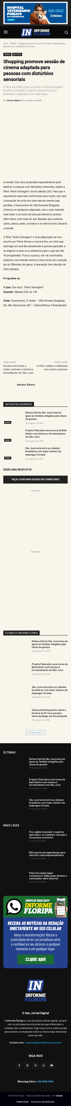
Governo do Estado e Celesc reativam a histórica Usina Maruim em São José (18, 369)
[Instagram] (27, 1065)
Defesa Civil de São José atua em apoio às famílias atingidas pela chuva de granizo (45, 415)
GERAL (13, 43)
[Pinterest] (32, 109)
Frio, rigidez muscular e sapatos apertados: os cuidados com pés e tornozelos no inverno (48, 835)
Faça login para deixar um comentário (35, 479)
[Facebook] (17, 109)
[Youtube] (52, 1065)
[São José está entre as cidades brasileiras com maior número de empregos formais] (13, 453)
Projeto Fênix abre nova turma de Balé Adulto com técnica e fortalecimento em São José (46, 433)
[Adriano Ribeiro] (8, 387)
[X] (24, 109)
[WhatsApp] (39, 109)
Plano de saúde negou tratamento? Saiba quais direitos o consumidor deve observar (48, 876)
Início (5, 43)
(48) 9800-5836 (45, 1081)
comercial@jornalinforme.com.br (43, 1042)
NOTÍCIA (17, 54)
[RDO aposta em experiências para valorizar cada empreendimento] (14, 859)
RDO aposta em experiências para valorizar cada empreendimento (47, 854)
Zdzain (59, 1096)
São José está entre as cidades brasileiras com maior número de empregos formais (43, 451)
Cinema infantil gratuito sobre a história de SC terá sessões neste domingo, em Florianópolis (49, 713)
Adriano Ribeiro (14, 100)
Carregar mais (34, 732)
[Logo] (35, 33)
